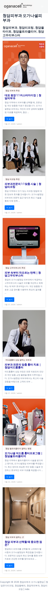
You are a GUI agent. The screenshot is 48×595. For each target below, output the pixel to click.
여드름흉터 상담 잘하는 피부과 (18, 360)
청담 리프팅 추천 (12, 179)
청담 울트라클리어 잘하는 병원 (18, 448)
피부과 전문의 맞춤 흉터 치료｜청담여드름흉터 (23, 366)
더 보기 (9, 119)
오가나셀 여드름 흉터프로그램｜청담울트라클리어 (24, 454)
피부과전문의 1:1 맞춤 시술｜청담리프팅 (23, 185)
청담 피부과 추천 (12, 90)
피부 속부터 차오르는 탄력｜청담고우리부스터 (23, 274)
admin (19, 124)
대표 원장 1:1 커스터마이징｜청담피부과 (23, 97)
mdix (27, 589)
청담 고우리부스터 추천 (15, 268)
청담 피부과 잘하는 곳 (14, 537)
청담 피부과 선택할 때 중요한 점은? (23, 543)
